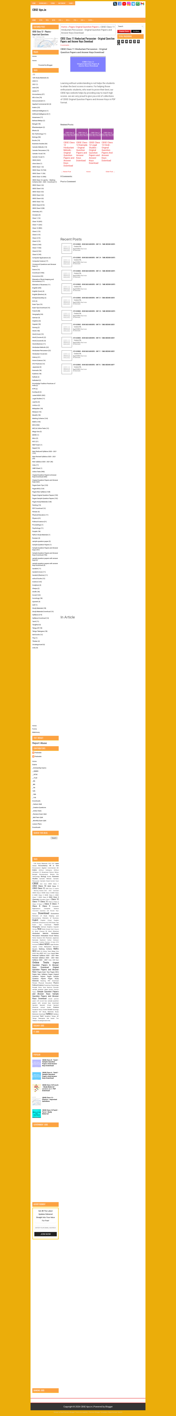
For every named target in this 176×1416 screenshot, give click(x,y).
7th (75, 20)
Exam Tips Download (39, 308)
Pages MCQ (36, 488)
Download (36, 273)
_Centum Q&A (37, 804)
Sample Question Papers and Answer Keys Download (45, 996)
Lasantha (85, 1412)
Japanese (35, 367)
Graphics (35, 321)
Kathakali (35, 380)
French (34, 311)
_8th (33, 784)
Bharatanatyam (37, 127)
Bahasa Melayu (37, 120)
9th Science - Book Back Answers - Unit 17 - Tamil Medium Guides (94, 351)
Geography (36, 314)
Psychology (36, 528)
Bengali (34, 124)
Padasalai (38, 752)
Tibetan (34, 641)
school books (37, 578)
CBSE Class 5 (36, 195)
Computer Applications (40, 258)
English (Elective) (38, 294)
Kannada (35, 370)
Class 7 (34, 248)
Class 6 (34, 244)
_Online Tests (36, 811)
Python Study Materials (40, 535)
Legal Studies (37, 398)
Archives (136, 31)
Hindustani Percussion (40, 350)
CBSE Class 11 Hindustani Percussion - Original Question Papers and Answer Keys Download (87, 40)
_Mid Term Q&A (37, 817)
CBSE (34, 160)
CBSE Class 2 (36, 185)
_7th (33, 788)
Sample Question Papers (40, 545)
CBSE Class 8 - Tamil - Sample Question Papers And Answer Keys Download (50, 1063)
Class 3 (34, 235)
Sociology (35, 598)
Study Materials (37, 608)
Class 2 (34, 231)
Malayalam (36, 408)
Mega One (35, 431)
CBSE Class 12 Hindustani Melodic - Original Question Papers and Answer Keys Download (69, 154)
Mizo (34, 438)
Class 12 (35, 228)
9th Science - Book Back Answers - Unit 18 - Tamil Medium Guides (94, 338)
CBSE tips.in (39, 9)
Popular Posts (124, 31)
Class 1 (34, 218)
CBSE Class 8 (36, 205)
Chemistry (35, 211)
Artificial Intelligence (39, 111)
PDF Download (37, 508)
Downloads (43, 3)
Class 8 (34, 251)
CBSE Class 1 (36, 167)
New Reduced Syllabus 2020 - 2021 (44, 451)
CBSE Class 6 (36, 198)
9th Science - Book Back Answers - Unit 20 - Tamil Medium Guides (94, 311)
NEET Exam (36, 445)
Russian (35, 538)
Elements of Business (39, 285)
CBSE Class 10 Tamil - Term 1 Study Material (50, 1112)
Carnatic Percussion (39, 150)
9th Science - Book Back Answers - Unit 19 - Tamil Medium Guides (94, 324)
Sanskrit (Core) (37, 572)
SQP (33, 605)
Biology (35, 137)
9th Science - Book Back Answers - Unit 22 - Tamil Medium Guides (94, 284)
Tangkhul (35, 625)
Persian (34, 512)
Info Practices (37, 364)
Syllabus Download (39, 618)
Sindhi (34, 592)
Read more (84, 249)
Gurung (34, 327)
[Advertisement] (88, 496)
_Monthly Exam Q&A (39, 821)
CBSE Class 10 (37, 170)
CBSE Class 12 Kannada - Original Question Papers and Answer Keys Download (81, 151)
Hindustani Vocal (38, 354)
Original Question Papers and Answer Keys (45, 969)
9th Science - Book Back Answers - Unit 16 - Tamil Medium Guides (94, 365)
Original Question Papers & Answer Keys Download (45, 965)
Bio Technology (37, 134)
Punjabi (34, 531)
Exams (71, 3)
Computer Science (38, 261)
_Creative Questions (39, 807)
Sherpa (34, 588)
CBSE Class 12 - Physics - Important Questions (42, 33)
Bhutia (34, 130)
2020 (34, 81)
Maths (34, 422)
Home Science (37, 360)
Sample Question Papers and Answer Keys (45, 993)
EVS (33, 301)
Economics (36, 276)
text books (36, 634)
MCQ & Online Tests (39, 428)
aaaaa (34, 91)
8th (68, 20)
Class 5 (34, 241)
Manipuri (35, 412)
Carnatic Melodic (38, 147)
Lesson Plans (37, 824)
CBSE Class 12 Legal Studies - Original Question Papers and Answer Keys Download (94, 152)
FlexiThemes (64, 1412)
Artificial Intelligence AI (40, 114)
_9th (33, 781)
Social (34, 595)
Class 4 (34, 238)
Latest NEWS (36, 395)
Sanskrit (35, 568)
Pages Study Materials (40, 502)
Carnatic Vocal (37, 153)
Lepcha (34, 402)
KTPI (33, 389)
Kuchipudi (35, 392)
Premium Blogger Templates (98, 1412)
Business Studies (38, 144)
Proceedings (36, 525)
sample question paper (40, 541)
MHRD (34, 435)
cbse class (36, 163)
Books (34, 140)
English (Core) (37, 291)
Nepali (34, 448)
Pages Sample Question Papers (43, 498)
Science (35, 582)
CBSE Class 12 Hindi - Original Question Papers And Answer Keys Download (107, 151)
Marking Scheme (38, 418)
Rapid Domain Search (115, 1412)
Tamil (34, 621)
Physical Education (38, 515)
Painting (35, 505)
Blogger (49, 65)
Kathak (34, 377)
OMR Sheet (36, 468)
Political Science (38, 521)
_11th (34, 797)
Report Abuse (39, 743)
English (34, 288)
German (35, 318)
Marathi (34, 415)
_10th (34, 794)
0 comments (64, 45)
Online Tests (36, 472)
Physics (35, 518)
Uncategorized (37, 644)
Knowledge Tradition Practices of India (43, 942)
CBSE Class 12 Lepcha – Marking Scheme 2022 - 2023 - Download (43, 181)
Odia (34, 465)
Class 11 (35, 225)
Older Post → (110, 172)
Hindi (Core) (36, 334)
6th (83, 20)
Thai (33, 638)
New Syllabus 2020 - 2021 (41, 462)
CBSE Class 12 (37, 177)
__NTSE (34, 774)
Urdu (34, 648)
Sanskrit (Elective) (38, 575)
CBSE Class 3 (36, 188)
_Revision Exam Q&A (39, 814)
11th (47, 20)
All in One (35, 97)
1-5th (90, 20)
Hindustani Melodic (39, 347)
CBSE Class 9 (36, 208)
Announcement (37, 101)
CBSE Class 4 (36, 192)
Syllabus (35, 615)
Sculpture (35, 585)
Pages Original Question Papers (84, 27)
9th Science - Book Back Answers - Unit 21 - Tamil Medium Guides (94, 298)
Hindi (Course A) (38, 337)
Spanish (35, 601)
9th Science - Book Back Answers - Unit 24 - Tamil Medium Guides (94, 257)
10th (53, 20)
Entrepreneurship (38, 298)
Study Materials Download (41, 611)
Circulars (35, 215)
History (34, 357)
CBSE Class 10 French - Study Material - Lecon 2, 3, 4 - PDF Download (50, 1088)
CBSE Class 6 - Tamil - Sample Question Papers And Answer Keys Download (50, 1075)
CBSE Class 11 (37, 173)
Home (34, 3)
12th (40, 20)
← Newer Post (66, 172)
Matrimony (61, 3)
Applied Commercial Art (40, 104)
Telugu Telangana (38, 631)
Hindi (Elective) (37, 344)
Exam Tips (35, 304)
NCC (33, 441)
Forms (53, 3)
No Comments (76, 250)
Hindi (34, 331)
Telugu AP (35, 628)
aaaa (34, 87)
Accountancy (36, 94)
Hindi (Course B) (38, 341)
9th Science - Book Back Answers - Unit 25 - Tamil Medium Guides (94, 244)
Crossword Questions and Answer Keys (45, 911)
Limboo (35, 405)
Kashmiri (35, 374)
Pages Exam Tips (38, 485)
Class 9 (34, 254)
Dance (34, 269)
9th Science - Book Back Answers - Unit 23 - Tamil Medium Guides (94, 271)
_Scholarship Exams (39, 768)
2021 (34, 84)
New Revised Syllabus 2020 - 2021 (44, 456)
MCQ (34, 425)
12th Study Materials (39, 78)
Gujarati (35, 324)
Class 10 (35, 221)
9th (61, 20)
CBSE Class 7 (36, 202)
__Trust (34, 778)
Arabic (34, 107)
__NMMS (35, 771)
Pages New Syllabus (39, 492)
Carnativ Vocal (37, 157)
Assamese (36, 117)
